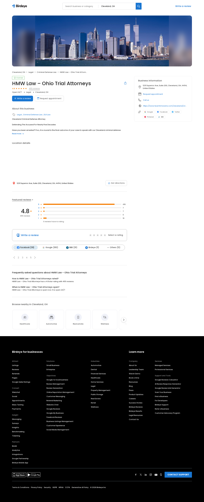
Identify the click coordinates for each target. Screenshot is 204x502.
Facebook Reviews (54, 417)
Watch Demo (134, 373)
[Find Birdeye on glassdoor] (161, 475)
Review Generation (54, 388)
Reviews (15, 369)
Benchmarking (18, 431)
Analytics (16, 450)
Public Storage (97, 394)
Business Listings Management (59, 421)
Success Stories (135, 403)
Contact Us (134, 419)
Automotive (96, 365)
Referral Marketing (54, 400)
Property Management (100, 390)
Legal (30, 72)
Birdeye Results (135, 411)
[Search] (139, 6)
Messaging (16, 419)
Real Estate (96, 398)
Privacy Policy (36, 487)
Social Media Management (57, 430)
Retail (93, 403)
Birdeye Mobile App (20, 463)
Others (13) (115, 247)
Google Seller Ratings (21, 382)
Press (131, 390)
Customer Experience (55, 425)
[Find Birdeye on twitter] (141, 475)
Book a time (134, 378)
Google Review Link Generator (167, 388)
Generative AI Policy (80, 487)
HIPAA (61, 487)
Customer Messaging (55, 396)
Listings (15, 365)
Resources (133, 382)
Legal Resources (136, 415)
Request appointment (50, 98)
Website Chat (52, 405)
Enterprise (50, 369)
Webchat (16, 392)
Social (14, 396)
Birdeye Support (161, 405)
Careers (132, 398)
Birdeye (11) (94, 247)
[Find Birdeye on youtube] (156, 475)
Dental (94, 369)
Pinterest (150, 117)
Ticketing (16, 436)
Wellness (95, 407)
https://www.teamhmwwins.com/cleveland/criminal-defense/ (165, 106)
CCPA (67, 487)
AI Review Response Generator (168, 384)
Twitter (177, 112)
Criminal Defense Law (46, 72)
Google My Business (55, 413)
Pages (14, 378)
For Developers (161, 400)
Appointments (18, 400)
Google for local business (57, 380)
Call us (146, 100)
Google (150, 112)
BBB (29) (73, 247)
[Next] (123, 319)
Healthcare (95, 378)
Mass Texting (17, 405)
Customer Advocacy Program (167, 413)
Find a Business (161, 396)
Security (47, 487)
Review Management (55, 384)
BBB (162, 117)
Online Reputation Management (60, 392)
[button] (14, 257)
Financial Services (98, 373)
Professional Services (164, 369)
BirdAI (14, 446)
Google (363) (52, 247)
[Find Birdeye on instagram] (151, 475)
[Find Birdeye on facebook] (136, 475)
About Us (133, 365)
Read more (16, 133)
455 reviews (34, 88)
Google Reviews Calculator (166, 380)
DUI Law (47, 114)
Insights (15, 427)
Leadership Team (136, 369)
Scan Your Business (163, 392)
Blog (131, 386)
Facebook (164, 112)
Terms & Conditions (20, 487)
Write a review (183, 6)
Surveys (15, 423)
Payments (16, 409)
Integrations (17, 454)
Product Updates (136, 394)
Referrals (16, 373)
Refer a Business (162, 409)
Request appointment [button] (153, 94)
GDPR (54, 487)
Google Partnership (20, 458)
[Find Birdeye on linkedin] (146, 475)
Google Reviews (53, 409)
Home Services (97, 382)
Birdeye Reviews (136, 407)
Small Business (52, 365)
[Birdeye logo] (20, 6)
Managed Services (162, 365)
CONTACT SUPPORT (178, 474)
